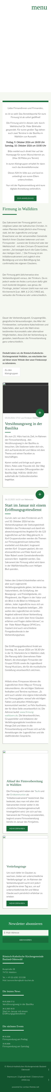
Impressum (12, 1077)
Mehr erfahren (17, 828)
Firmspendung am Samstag (16, 1046)
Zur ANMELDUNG (25, 198)
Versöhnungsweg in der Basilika (18, 1004)
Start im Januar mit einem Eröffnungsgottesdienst (15, 1012)
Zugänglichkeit (24, 1077)
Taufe (37, 791)
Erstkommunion (18, 795)
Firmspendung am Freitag (15, 1039)
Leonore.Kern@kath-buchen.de (20, 980)
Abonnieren (25, 940)
